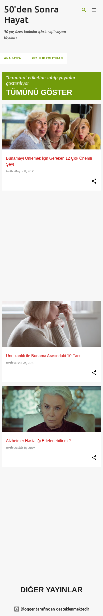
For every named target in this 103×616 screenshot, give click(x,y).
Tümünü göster (39, 92)
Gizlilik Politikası (47, 58)
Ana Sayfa (12, 58)
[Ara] (84, 10)
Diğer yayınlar (51, 590)
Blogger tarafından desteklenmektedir (54, 609)
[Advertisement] (51, 246)
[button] (94, 181)
